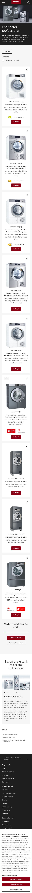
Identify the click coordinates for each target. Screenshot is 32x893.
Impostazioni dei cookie (16, 889)
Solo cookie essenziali (16, 884)
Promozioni (5, 775)
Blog (3, 768)
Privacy (10, 875)
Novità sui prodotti (8, 772)
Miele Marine (6, 825)
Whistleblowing (7, 807)
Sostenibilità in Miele (8, 793)
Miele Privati (6, 821)
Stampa (4, 800)
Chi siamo (5, 790)
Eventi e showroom (8, 778)
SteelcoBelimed (7, 828)
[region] (16, 861)
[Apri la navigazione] (3, 2)
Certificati (5, 814)
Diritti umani (6, 810)
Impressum (5, 875)
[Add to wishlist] (27, 70)
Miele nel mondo (7, 796)
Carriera (4, 803)
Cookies (14, 875)
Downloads (5, 782)
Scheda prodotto (19, 117)
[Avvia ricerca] (28, 2)
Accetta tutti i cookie (16, 879)
